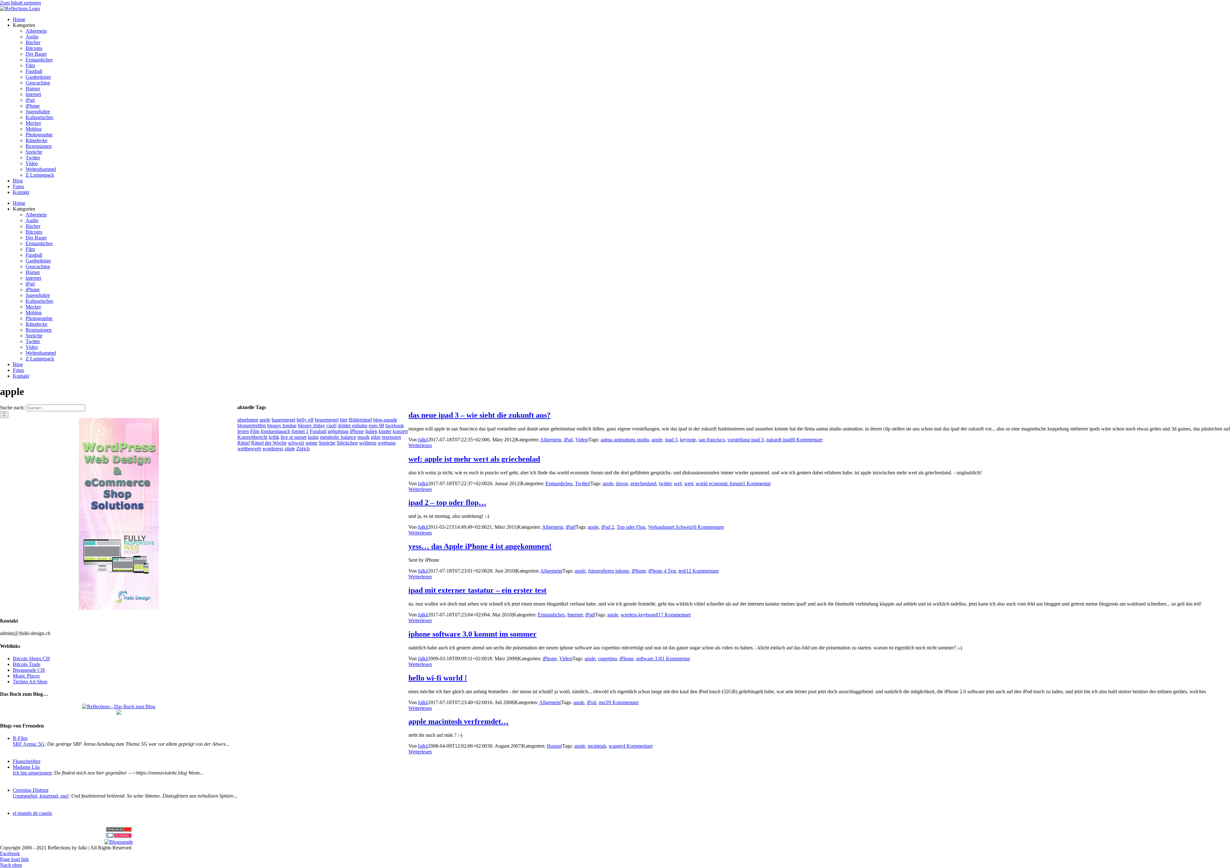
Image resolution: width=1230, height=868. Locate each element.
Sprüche (327, 443)
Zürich (303, 448)
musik (363, 437)
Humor (554, 746)
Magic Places (26, 676)
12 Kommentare (702, 571)
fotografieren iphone (608, 571)
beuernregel (327, 419)
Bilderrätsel (360, 419)
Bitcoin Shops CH (31, 658)
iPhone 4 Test (662, 571)
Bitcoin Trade (26, 664)
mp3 (603, 702)
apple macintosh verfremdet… (458, 721)
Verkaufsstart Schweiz (670, 527)
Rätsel (243, 443)
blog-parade (385, 419)
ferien (243, 431)
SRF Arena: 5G (29, 744)
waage (615, 746)
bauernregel (283, 419)
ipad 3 (671, 439)
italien (371, 431)
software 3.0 (648, 658)
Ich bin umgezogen (32, 773)
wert (688, 483)
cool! (331, 425)
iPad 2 (607, 527)
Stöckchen (347, 443)
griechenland (643, 483)
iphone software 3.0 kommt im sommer (472, 634)
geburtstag (338, 431)
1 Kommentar (757, 483)
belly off (305, 419)
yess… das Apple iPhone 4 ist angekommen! (480, 546)
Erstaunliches (558, 483)
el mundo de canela (32, 813)
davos (622, 483)
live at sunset (294, 437)
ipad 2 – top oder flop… (447, 502)
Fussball (318, 431)
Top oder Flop (631, 527)
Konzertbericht (252, 437)
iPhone (639, 571)
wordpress (272, 448)
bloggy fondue (282, 425)
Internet (575, 614)
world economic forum (719, 483)
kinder (385, 431)
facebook (394, 425)
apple (657, 439)
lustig (313, 437)
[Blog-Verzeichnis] (119, 836)
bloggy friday (311, 425)
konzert (400, 431)
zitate (289, 448)
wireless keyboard (639, 614)
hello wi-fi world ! (437, 678)
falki (422, 439)
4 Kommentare (638, 746)
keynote (688, 439)
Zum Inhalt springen (20, 2)
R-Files (20, 738)
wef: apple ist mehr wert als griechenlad (474, 459)
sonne (311, 443)
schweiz (296, 443)
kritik (274, 437)
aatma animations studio (625, 439)
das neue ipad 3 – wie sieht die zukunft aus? (479, 415)
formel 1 (299, 431)
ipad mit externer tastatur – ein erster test (477, 590)
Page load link (14, 859)
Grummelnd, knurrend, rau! (41, 796)
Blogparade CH (29, 670)
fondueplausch (275, 431)
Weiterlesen (420, 445)
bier (344, 419)
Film (254, 431)
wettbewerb (249, 448)
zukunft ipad (778, 439)
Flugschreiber (26, 761)
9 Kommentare (624, 702)
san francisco (712, 439)
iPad (568, 439)
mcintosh (597, 746)
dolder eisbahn (352, 425)
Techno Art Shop (30, 681)
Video (581, 439)
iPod (591, 702)
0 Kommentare (807, 439)
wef (678, 483)
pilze (376, 437)
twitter (665, 483)
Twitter (582, 483)
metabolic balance (338, 437)
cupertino (607, 658)
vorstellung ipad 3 (745, 439)
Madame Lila (26, 767)
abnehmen (247, 419)
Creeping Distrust (30, 790)
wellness (367, 443)
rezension (391, 437)
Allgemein (550, 439)
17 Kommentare (674, 614)
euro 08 (376, 425)
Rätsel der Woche (269, 443)
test (681, 571)
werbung (387, 443)
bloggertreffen (251, 425)
